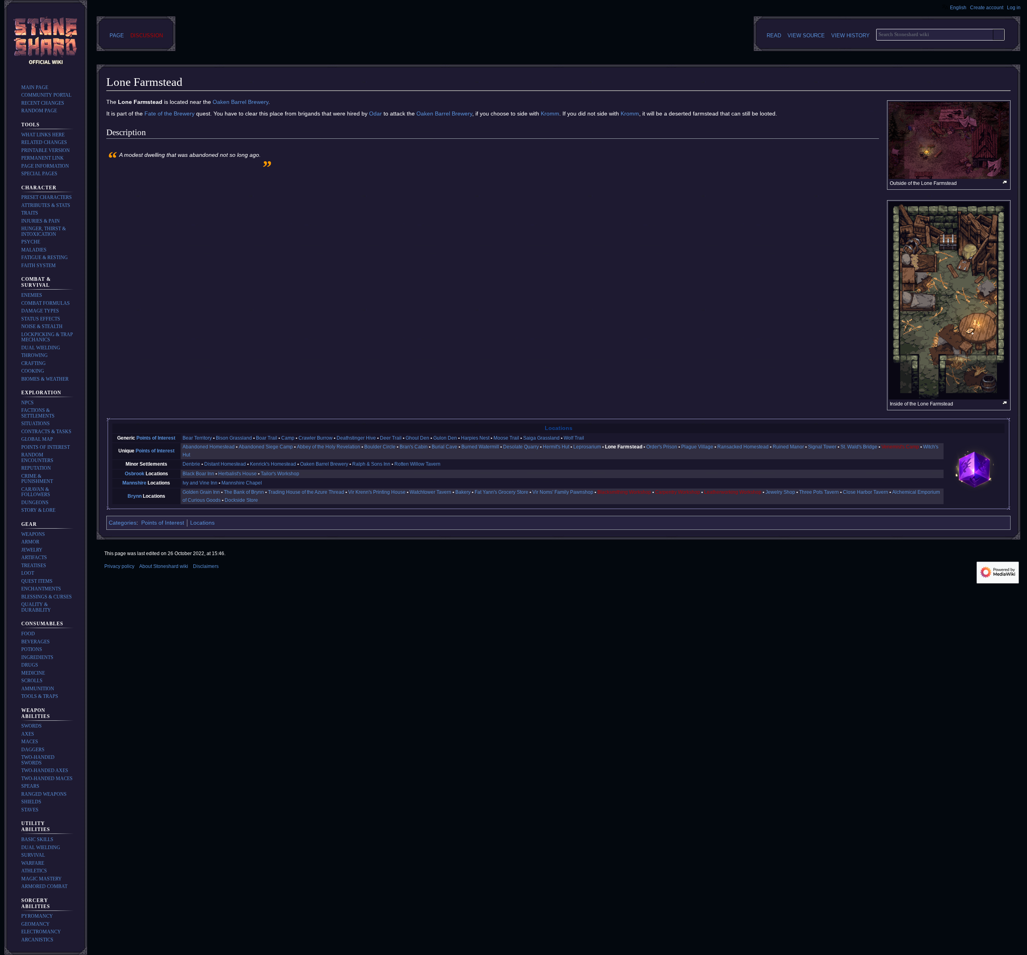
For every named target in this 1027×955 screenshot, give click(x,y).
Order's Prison (661, 447)
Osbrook (134, 473)
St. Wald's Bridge (858, 447)
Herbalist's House (237, 473)
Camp (287, 438)
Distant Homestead (225, 464)
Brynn (135, 496)
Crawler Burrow (315, 438)
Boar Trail (266, 438)
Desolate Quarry (521, 447)
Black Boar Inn (198, 473)
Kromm (550, 113)
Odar (375, 113)
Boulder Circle (380, 447)
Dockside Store (241, 500)
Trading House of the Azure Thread (306, 492)
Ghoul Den (417, 438)
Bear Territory (197, 438)
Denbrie (191, 464)
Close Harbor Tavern (865, 492)
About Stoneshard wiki (163, 566)
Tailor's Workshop (280, 473)
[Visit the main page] (46, 42)
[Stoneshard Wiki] (974, 469)
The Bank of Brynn (244, 492)
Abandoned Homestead (209, 447)
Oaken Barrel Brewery (240, 102)
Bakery (463, 492)
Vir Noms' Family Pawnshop (562, 492)
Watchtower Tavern (430, 492)
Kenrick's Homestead (273, 464)
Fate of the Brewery (169, 113)
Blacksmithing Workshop (624, 492)
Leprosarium (587, 447)
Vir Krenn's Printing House (377, 492)
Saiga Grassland (541, 438)
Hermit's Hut (556, 447)
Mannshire (134, 483)
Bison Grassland (234, 438)
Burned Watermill (480, 447)
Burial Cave (444, 447)
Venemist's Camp (900, 447)
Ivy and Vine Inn (200, 483)
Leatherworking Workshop (732, 492)
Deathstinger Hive (356, 438)
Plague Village (697, 447)
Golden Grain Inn (201, 492)
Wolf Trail (574, 438)
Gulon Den (445, 438)
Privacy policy (119, 566)
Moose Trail (506, 438)
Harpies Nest (475, 438)
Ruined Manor (788, 447)
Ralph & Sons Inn (371, 464)
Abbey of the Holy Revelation (328, 447)
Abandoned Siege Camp (266, 447)
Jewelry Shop (780, 492)
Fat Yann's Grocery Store (501, 492)
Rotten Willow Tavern (417, 464)
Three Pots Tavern (819, 492)
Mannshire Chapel (241, 483)
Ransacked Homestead (743, 447)
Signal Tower (822, 447)
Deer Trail (391, 438)
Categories (122, 522)
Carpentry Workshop (677, 492)
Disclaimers (206, 566)
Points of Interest (155, 438)
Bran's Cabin (414, 447)
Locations (558, 428)
